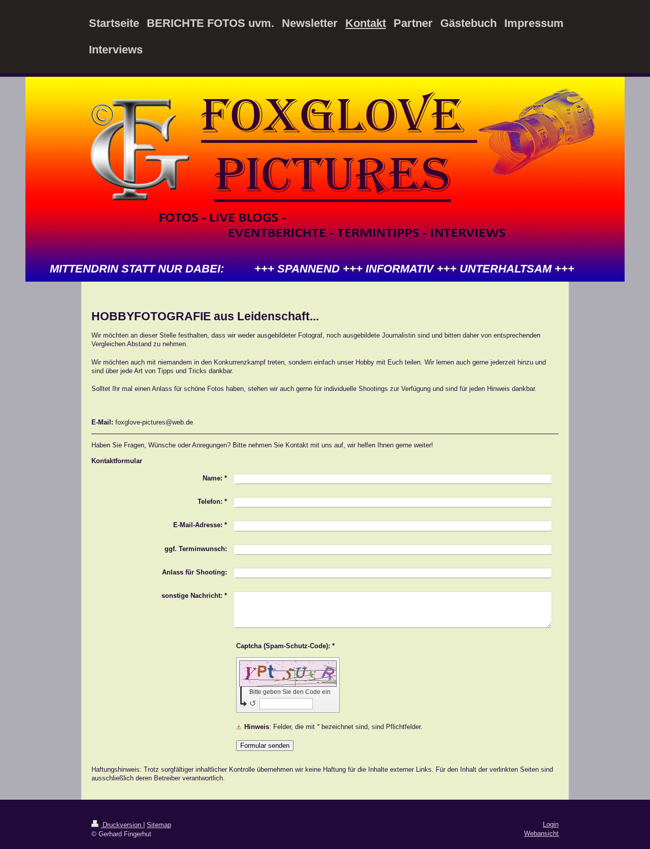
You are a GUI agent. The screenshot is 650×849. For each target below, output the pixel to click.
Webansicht (541, 833)
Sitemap (159, 825)
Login (551, 824)
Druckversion (122, 825)
